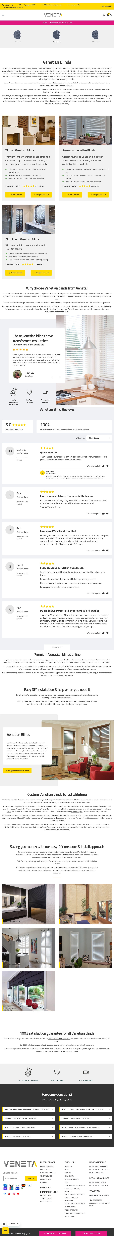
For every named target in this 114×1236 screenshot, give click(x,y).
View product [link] (16, 194)
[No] (107, 466)
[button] (33, 186)
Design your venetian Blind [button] (18, 770)
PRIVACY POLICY (70, 1216)
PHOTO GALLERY (45, 1201)
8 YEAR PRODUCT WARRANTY (74, 1194)
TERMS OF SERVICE (71, 1210)
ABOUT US (68, 1166)
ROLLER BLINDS (45, 1169)
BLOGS (67, 1169)
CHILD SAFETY (69, 1176)
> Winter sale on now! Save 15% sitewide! (57, 23)
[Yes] (103, 466)
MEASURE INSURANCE (96, 1173)
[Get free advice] (106, 6)
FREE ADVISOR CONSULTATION (75, 1185)
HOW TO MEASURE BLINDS (98, 1166)
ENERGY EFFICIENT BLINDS (49, 1192)
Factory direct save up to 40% (13, 7)
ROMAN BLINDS (45, 1179)
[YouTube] (18, 1194)
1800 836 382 (8, 5)
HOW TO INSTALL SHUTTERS (98, 1185)
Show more (56, 647)
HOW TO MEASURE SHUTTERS (99, 1169)
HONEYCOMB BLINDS (47, 1166)
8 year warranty (74, 5)
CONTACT (68, 1173)
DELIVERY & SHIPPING (72, 1179)
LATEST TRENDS (45, 1195)
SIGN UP (31, 1178)
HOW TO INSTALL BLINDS (97, 1182)
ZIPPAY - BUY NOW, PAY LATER (75, 1203)
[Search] (104, 15)
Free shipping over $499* (28, 5)
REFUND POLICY (70, 1207)
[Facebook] (4, 1194)
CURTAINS (43, 1182)
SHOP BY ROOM (45, 1198)
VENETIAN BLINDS (46, 1176)
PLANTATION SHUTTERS (48, 1173)
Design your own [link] (42, 194)
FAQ (66, 1182)
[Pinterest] (9, 1194)
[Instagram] (14, 1194)
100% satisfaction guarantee (52, 5)
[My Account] (111, 15)
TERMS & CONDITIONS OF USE (75, 1213)
